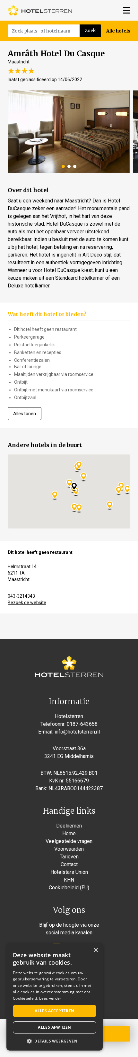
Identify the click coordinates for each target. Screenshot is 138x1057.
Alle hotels (118, 31)
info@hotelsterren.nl (77, 732)
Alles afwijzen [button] (54, 1027)
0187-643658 (82, 724)
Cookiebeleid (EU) (69, 887)
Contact (69, 864)
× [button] (95, 950)
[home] (40, 10)
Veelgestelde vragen (69, 841)
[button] (54, 1041)
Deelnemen (69, 826)
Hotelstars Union (69, 872)
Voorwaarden (69, 849)
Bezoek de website (27, 602)
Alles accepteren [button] (54, 1011)
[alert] (54, 997)
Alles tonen (24, 413)
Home (69, 833)
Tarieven (69, 857)
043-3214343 (21, 596)
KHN (69, 880)
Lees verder (50, 998)
